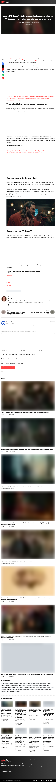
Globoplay (22, 59)
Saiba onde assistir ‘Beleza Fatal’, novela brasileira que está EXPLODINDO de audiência (29, 149)
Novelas (48, 687)
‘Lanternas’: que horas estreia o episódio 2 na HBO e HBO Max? (17, 561)
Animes (20, 683)
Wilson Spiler (5, 414)
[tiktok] (46, 780)
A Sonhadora (38, 60)
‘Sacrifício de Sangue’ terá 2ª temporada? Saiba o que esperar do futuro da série (22, 486)
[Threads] (48, 780)
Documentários (35, 685)
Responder (52, 321)
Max (34, 687)
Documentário (29, 685)
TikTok (9, 282)
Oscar (52, 687)
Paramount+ (4, 689)
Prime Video (9, 689)
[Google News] (51, 780)
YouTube (9, 286)
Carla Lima (21, 22)
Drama (44, 685)
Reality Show (15, 689)
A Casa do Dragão (5, 683)
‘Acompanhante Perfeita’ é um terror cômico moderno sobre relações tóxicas (26, 151)
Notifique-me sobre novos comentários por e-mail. (12, 358)
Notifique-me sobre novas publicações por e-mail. (12, 363)
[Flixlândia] (5, 2)
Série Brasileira (37, 689)
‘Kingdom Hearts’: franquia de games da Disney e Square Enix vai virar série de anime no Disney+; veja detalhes (48, 739)
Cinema (37, 683)
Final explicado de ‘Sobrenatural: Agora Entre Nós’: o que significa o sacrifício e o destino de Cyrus (27, 449)
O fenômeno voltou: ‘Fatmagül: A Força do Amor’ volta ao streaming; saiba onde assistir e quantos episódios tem (21, 739)
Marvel (31, 687)
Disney (20, 685)
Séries (50, 689)
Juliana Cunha (5, 451)
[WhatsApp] (43, 780)
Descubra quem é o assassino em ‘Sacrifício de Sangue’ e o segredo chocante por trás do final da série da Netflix (48, 712)
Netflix (37, 687)
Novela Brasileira (43, 687)
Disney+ (24, 685)
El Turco (12, 59)
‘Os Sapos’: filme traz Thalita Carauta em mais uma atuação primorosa (24, 152)
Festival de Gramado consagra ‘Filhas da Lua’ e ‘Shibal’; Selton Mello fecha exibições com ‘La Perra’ (27, 674)
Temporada (4, 691)
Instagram (9, 275)
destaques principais (14, 685)
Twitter (9, 279)
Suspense (31, 689)
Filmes (9, 687)
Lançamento (26, 687)
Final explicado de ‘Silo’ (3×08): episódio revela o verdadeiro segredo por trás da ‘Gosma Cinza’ (6, 738)
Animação (11, 683)
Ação (34, 683)
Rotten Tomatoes (26, 689)
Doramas (40, 685)
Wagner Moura (12, 691)
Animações (16, 683)
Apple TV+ (30, 683)
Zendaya (18, 691)
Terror (8, 691)
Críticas (3, 685)
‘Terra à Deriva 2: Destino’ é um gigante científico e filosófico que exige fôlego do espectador (25, 412)
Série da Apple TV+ (44, 689)
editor (48, 685)
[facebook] (34, 780)
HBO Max (21, 687)
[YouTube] (41, 780)
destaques (7, 685)
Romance (20, 689)
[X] (36, 780)
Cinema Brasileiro (43, 683)
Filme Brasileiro (4, 687)
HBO (17, 687)
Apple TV (25, 683)
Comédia (48, 683)
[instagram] (38, 780)
